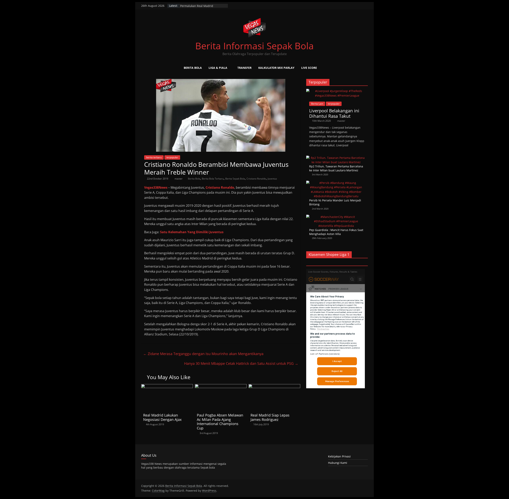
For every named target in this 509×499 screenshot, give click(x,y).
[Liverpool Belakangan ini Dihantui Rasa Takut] (337, 91)
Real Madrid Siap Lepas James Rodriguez (270, 417)
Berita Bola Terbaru (213, 178)
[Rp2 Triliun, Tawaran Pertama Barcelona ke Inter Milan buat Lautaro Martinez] (336, 158)
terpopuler (172, 157)
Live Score (309, 68)
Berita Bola (193, 68)
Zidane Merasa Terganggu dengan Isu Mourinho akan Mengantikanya (203, 353)
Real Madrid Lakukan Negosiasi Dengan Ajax (162, 417)
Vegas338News (155, 187)
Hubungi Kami (337, 463)
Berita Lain (317, 103)
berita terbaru (154, 157)
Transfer (244, 68)
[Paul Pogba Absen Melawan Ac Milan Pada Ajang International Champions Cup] (221, 386)
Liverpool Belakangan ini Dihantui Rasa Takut (334, 113)
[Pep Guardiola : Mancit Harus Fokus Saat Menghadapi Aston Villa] (336, 217)
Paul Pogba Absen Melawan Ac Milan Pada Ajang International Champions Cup (220, 421)
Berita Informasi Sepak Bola (254, 46)
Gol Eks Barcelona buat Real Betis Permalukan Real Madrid (202, 8)
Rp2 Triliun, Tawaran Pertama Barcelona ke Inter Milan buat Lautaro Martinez (336, 168)
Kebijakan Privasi (339, 456)
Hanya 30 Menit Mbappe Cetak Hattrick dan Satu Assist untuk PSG (241, 363)
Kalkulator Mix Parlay (276, 68)
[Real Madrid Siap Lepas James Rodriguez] (274, 386)
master (179, 178)
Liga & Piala (218, 68)
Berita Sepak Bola (235, 178)
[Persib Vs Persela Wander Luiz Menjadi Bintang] (336, 183)
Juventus (272, 178)
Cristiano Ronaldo (256, 178)
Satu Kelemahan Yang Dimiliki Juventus (191, 232)
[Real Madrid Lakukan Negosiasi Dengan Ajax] (167, 386)
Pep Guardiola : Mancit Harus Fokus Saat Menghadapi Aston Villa (336, 232)
